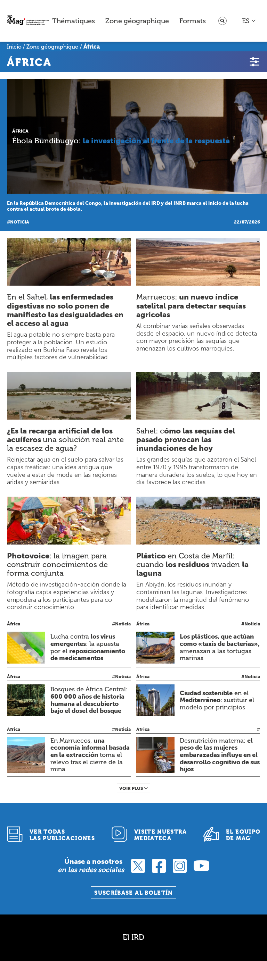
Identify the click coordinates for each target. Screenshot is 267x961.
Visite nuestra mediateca (160, 835)
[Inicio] (28, 21)
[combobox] (249, 21)
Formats (192, 21)
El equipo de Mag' (243, 835)
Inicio (14, 46)
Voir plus (131, 788)
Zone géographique (137, 21)
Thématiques (73, 21)
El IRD (133, 937)
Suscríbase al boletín (133, 893)
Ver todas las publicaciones (62, 835)
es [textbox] (246, 21)
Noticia (19, 222)
